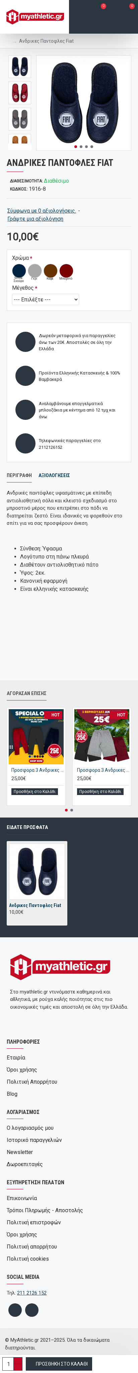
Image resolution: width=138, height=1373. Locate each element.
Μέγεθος (23, 288)
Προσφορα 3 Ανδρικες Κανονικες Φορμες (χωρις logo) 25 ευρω (37, 770)
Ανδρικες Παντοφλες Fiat (35, 905)
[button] (75, 146)
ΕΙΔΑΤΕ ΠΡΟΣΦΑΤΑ (27, 827)
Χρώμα (20, 258)
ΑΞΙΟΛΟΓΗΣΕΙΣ (54, 475)
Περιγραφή (19, 475)
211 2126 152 (32, 1293)
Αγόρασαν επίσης (27, 693)
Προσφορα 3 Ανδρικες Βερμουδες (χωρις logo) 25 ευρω (103, 770)
